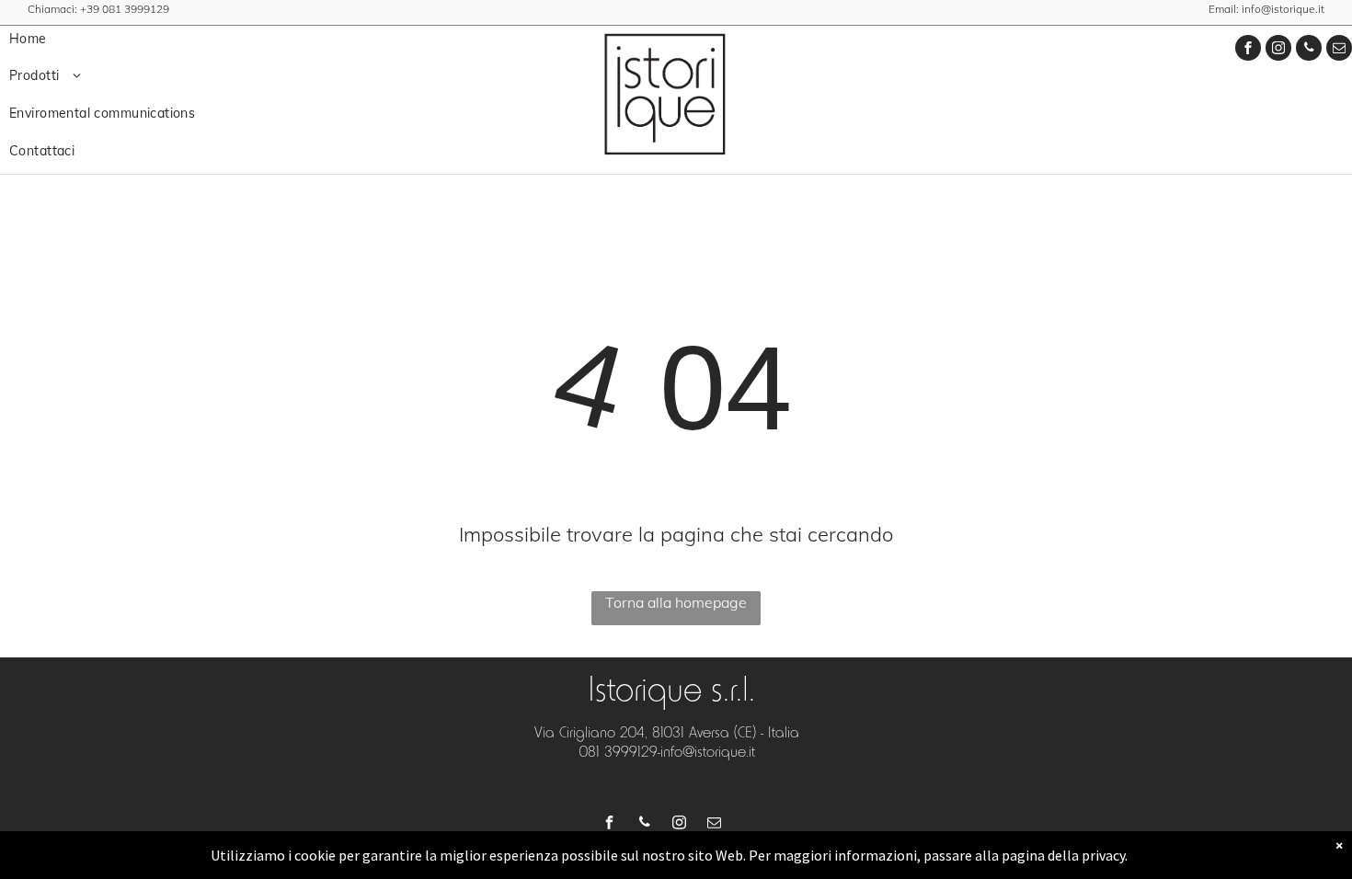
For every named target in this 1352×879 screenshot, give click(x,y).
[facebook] (1248, 50)
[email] (1339, 50)
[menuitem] (137, 39)
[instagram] (1278, 50)
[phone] (1309, 50)
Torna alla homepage (676, 602)
